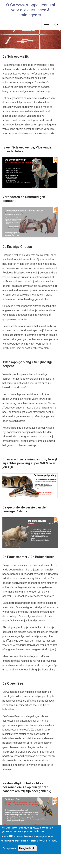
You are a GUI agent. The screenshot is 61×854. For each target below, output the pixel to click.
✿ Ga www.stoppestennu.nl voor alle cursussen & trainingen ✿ (30, 10)
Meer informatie (48, 840)
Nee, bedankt (27, 848)
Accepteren (9, 848)
